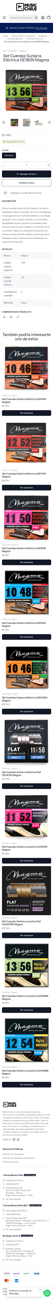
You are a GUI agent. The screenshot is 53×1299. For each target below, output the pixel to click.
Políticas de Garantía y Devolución (19, 1158)
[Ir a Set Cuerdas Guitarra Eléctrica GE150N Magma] (26, 592)
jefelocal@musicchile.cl (16, 1210)
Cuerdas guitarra (15, 39)
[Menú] (4, 18)
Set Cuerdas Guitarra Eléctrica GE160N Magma (24, 550)
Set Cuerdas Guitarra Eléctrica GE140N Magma (24, 400)
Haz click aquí (41, 28)
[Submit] (36, 17)
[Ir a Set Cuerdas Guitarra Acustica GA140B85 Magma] (26, 1039)
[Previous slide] (4, 122)
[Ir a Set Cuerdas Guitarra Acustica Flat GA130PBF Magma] (26, 890)
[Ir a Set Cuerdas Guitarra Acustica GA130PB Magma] (26, 816)
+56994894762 (13, 1214)
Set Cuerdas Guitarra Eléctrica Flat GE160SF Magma (21, 774)
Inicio (5, 36)
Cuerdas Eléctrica (35, 39)
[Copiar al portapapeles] (18, 317)
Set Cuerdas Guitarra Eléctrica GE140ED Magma (25, 699)
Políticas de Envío (11, 1162)
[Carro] (48, 18)
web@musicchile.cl (14, 1180)
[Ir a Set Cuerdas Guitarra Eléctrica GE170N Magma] (26, 442)
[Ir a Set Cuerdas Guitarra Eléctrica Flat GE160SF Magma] (26, 741)
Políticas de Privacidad (13, 1154)
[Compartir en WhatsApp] (11, 317)
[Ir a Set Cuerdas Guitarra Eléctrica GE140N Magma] (26, 368)
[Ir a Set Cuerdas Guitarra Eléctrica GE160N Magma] (26, 517)
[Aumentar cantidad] (48, 165)
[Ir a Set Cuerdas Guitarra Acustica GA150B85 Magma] (26, 965)
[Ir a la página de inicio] (26, 7)
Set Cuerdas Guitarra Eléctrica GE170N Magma (24, 475)
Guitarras (42, 36)
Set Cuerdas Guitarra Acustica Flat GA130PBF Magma (21, 923)
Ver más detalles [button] (13, 1199)
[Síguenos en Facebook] (18, 1139)
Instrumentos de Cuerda (23, 36)
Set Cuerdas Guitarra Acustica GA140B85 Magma (25, 1072)
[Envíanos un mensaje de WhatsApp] (47, 1293)
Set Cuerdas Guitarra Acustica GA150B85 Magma (25, 997)
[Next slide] (49, 122)
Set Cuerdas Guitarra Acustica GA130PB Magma (24, 848)
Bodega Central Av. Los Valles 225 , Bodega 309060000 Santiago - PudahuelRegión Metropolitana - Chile (20, 1252)
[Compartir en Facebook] (4, 317)
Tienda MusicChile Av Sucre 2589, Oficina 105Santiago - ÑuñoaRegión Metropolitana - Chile (19, 1192)
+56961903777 (12, 1184)
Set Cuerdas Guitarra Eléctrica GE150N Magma (24, 624)
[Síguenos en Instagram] (14, 1139)
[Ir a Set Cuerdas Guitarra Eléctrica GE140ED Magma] (26, 666)
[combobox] (23, 17)
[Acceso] (43, 18)
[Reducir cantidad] (4, 165)
